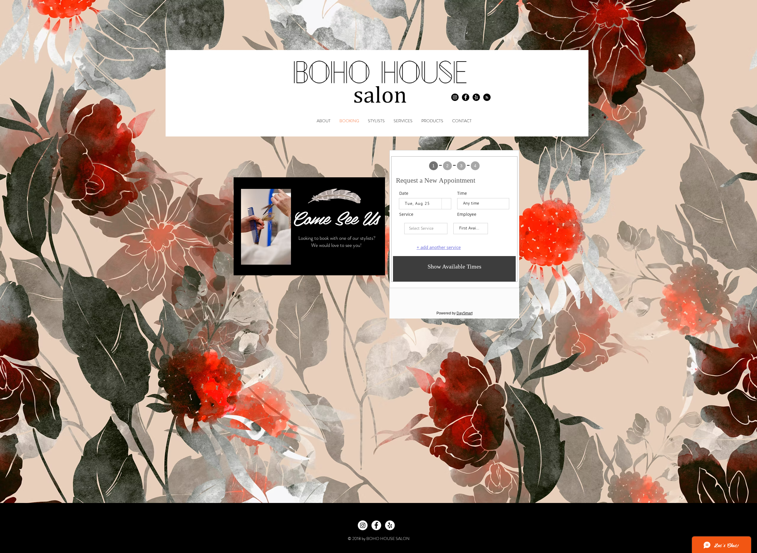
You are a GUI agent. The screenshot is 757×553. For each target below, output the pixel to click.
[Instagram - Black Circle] (455, 97)
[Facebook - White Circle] (376, 525)
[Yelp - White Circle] (390, 525)
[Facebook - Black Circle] (465, 97)
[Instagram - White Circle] (363, 525)
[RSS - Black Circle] (487, 97)
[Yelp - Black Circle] (476, 97)
